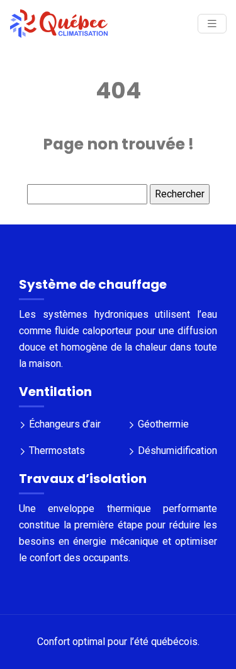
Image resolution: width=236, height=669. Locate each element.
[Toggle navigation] (212, 23)
